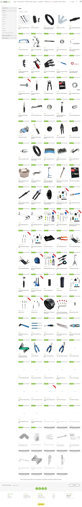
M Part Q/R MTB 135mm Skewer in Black (23, 225)
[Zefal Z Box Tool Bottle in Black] (49, 282)
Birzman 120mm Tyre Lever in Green (49, 444)
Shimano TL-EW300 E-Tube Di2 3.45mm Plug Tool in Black (24, 203)
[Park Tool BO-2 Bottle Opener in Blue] (24, 369)
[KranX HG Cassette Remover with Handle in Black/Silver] (62, 107)
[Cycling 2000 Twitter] (39, 488)
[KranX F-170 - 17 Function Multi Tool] (62, 85)
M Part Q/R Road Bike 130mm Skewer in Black (36, 225)
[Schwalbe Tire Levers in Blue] (62, 19)
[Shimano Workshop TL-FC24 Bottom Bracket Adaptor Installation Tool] (49, 19)
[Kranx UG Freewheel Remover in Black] (74, 129)
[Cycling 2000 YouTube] (45, 488)
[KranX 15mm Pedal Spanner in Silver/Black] (36, 85)
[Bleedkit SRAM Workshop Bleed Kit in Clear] (62, 216)
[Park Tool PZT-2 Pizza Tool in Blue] (74, 347)
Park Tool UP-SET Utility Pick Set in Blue (36, 334)
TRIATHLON (55, 1)
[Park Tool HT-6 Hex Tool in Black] (74, 391)
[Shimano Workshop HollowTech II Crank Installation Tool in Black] (49, 194)
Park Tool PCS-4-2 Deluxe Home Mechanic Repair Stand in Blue (48, 181)
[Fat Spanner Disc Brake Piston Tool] (49, 369)
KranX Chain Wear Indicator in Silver (36, 115)
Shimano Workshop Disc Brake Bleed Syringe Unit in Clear (74, 50)
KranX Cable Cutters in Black (61, 137)
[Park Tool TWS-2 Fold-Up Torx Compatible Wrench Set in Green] (24, 347)
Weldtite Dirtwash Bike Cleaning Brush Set (62, 269)
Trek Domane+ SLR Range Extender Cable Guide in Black (23, 72)
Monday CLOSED (40, 495)
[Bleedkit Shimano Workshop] (74, 282)
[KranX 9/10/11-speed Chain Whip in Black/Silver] (36, 129)
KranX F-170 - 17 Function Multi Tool (62, 93)
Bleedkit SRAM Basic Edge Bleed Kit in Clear (24, 247)
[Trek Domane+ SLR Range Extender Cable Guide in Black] (24, 63)
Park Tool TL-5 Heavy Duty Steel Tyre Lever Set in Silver (62, 334)
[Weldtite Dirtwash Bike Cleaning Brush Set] (62, 260)
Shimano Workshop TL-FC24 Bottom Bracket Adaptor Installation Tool (49, 28)
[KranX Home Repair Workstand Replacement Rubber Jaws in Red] (24, 436)
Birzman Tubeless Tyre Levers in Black (49, 421)
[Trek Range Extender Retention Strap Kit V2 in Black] (24, 85)
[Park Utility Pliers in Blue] (36, 347)
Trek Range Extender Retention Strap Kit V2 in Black (24, 94)
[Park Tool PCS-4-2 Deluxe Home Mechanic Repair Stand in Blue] (49, 172)
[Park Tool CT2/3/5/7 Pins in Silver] (62, 391)
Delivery (9, 495)
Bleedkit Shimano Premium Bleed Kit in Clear (36, 247)
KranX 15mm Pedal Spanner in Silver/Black (35, 94)
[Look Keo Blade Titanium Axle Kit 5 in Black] (62, 413)
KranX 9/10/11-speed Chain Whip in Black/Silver (36, 138)
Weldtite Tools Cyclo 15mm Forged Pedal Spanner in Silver (62, 181)
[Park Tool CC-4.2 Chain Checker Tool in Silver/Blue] (62, 63)
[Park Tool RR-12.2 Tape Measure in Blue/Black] (36, 260)
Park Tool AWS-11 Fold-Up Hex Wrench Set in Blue (36, 468)
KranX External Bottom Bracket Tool (49, 115)
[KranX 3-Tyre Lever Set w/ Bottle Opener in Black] (49, 63)
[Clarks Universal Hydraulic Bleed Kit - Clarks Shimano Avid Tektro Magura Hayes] (74, 436)
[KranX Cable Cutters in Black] (62, 129)
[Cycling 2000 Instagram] (42, 488)
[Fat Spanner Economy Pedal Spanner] (36, 369)
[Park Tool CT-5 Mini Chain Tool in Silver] (36, 391)
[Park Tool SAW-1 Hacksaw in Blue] (24, 41)
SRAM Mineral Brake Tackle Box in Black (61, 159)
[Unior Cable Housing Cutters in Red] (62, 238)
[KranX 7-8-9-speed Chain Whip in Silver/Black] (24, 107)
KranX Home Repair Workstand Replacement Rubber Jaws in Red (23, 445)
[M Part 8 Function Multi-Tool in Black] (24, 260)
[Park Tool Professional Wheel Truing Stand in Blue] (36, 282)
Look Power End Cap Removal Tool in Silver (62, 50)
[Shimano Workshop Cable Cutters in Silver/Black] (36, 194)
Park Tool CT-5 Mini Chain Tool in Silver (36, 399)
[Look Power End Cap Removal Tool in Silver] (62, 41)
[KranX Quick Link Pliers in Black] (49, 85)
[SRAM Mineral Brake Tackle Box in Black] (62, 150)
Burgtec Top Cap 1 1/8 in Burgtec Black (74, 421)
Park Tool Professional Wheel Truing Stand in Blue (36, 291)
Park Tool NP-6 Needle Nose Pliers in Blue (49, 356)
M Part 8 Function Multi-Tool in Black (24, 268)
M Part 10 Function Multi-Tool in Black (74, 246)
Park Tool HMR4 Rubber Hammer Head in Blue (24, 468)
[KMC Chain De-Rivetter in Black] (74, 304)
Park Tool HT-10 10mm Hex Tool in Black (49, 334)
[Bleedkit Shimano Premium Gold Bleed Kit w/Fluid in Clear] (62, 194)
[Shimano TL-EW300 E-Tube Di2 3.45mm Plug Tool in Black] (24, 194)
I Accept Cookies (41, 504)
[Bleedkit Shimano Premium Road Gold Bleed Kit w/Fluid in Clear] (74, 216)
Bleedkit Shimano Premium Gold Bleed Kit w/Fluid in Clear (62, 203)
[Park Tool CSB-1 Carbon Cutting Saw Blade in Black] (49, 41)
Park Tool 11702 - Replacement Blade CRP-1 (36, 50)
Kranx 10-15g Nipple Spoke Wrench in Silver (74, 94)
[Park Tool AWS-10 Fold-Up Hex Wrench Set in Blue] (36, 413)
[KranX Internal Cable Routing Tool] (36, 436)
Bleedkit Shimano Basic (34, 312)
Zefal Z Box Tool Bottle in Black (48, 290)
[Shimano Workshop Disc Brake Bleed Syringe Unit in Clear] (74, 41)
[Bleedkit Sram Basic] (24, 304)
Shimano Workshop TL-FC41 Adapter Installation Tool (49, 313)
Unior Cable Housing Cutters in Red (61, 246)
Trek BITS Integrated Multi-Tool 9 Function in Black (36, 181)
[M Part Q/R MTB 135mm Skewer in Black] (24, 216)
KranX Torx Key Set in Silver (22, 137)
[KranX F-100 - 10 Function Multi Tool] (74, 172)
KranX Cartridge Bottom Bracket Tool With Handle (24, 291)
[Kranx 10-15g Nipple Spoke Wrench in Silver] (74, 85)
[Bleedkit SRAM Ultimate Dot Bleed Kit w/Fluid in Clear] (49, 216)
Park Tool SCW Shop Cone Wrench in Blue (49, 159)
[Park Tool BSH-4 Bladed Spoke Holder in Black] (74, 19)
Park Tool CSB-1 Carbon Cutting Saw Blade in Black (49, 50)
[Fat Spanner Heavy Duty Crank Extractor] (62, 369)
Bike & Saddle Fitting (26, 495)
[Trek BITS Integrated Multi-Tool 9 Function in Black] (36, 172)
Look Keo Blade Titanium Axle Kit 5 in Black (62, 422)
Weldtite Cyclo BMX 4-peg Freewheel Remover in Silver (24, 181)
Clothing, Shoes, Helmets (31, 1)
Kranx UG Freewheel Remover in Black (74, 137)
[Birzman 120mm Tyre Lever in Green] (49, 436)
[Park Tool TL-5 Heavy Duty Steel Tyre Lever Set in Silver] (62, 326)
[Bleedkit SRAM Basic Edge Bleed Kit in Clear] (24, 238)
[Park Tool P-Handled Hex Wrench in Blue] (24, 413)
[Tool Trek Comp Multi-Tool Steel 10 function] (74, 150)
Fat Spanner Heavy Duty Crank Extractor (61, 378)
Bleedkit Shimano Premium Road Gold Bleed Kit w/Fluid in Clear (74, 225)
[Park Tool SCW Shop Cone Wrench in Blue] (49, 150)
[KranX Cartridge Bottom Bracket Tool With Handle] (24, 282)
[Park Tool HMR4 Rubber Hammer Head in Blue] (24, 459)
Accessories (40, 1)
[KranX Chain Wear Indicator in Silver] (36, 107)
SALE (51, 1)
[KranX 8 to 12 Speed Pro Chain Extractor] (36, 63)
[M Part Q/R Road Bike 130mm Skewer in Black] (36, 216)
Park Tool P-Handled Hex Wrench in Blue (23, 422)
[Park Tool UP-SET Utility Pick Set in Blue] (36, 326)
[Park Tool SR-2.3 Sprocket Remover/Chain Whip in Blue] (62, 436)
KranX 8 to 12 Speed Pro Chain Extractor (35, 72)
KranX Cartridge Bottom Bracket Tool (74, 115)
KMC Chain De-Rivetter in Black (73, 312)
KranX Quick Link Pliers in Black (48, 93)
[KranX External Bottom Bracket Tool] (49, 107)
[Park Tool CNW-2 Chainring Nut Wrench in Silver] (49, 391)
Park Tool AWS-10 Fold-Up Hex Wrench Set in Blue (36, 422)
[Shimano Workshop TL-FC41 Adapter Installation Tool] (49, 304)
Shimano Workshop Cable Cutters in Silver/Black (36, 203)
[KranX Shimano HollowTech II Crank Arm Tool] (49, 129)
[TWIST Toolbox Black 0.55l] (36, 19)
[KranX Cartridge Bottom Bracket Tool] (74, 107)
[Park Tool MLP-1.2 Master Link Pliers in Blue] (24, 391)
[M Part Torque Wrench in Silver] (49, 238)
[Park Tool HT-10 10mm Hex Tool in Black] (49, 326)
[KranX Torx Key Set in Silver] (24, 129)
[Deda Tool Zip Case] (62, 282)
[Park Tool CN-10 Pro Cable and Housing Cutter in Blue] (74, 326)
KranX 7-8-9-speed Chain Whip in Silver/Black (23, 116)
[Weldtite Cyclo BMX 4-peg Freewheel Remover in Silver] (24, 172)
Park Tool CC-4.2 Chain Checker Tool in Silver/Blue (62, 72)
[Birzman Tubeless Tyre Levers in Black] (49, 413)
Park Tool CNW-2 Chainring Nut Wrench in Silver (49, 400)
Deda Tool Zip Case (59, 290)
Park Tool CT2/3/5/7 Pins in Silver (61, 399)
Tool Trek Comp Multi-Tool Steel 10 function (74, 159)
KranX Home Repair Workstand (73, 268)
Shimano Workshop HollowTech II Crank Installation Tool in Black (49, 203)
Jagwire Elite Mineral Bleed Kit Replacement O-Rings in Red (73, 72)
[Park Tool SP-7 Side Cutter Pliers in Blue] (62, 347)
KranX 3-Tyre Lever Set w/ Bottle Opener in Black (49, 72)
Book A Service (62, 1)
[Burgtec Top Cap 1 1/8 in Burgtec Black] (74, 413)
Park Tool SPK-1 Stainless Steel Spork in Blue (74, 203)
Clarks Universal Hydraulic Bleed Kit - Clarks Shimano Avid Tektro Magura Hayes (74, 445)
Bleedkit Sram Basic (21, 312)
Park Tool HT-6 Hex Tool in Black (73, 399)
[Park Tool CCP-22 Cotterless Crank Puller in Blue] (24, 326)
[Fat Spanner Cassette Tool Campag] (74, 369)
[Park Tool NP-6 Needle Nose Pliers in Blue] (49, 347)
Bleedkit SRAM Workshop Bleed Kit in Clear (62, 225)
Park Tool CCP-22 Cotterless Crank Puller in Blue (23, 334)
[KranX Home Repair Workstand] (74, 260)
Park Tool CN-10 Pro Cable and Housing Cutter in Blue (74, 334)
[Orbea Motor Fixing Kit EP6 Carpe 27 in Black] (24, 19)
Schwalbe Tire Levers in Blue (60, 27)
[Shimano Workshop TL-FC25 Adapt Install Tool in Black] (36, 150)
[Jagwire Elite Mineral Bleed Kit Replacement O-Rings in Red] (74, 63)
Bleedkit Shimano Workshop (73, 290)
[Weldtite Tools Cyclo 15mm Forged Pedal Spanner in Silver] (62, 172)
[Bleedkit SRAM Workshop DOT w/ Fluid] (49, 260)
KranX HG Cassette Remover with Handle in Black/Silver (61, 116)
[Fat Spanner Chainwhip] (62, 459)
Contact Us (53, 495)
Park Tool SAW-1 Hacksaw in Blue (23, 49)
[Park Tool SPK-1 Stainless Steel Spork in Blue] (74, 194)
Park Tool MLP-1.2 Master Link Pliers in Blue (24, 400)
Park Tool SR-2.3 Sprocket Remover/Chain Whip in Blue (61, 445)
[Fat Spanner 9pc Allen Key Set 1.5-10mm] (49, 459)
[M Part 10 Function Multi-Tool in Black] (74, 238)
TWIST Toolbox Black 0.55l (35, 27)
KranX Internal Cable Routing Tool (36, 444)
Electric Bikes (20, 1)
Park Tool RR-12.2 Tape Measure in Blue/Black (36, 269)
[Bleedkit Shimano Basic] (36, 304)
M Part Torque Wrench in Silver (48, 246)
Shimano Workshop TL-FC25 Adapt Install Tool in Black (36, 159)
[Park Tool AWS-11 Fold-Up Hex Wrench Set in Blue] (36, 459)
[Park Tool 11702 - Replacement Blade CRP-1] (36, 41)
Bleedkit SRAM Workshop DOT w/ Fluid (49, 268)
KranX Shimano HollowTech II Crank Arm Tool (49, 138)
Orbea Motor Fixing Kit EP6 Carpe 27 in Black (24, 28)
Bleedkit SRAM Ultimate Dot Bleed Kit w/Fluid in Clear (49, 225)
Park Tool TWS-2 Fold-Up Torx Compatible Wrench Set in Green (23, 356)
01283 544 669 (68, 495)
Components (47, 1)
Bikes (15, 1)
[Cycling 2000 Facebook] (36, 488)
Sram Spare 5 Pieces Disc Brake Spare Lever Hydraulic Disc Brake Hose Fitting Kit (62, 313)
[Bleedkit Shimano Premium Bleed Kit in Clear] (36, 238)
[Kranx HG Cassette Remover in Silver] (24, 150)
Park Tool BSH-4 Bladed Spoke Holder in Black (74, 28)
